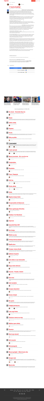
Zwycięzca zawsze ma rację (16, 317)
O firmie (14, 391)
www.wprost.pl (23, 399)
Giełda (10, 192)
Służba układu (12, 186)
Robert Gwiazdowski (12, 217)
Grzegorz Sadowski (11, 326)
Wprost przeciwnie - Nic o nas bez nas (18, 156)
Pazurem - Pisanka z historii (16, 271)
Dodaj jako (21, 72)
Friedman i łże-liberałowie (15, 214)
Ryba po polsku (13, 137)
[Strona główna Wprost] (6, 1)
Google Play (27, 61)
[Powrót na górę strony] (39, 390)
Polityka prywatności (28, 391)
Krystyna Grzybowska (12, 159)
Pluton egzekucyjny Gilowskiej (16, 209)
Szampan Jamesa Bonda (15, 249)
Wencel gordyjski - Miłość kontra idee (18, 352)
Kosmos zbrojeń (13, 295)
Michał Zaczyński (11, 256)
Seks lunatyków (13, 283)
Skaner (10, 118)
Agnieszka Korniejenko (12, 320)
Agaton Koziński (11, 268)
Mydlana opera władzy (14, 323)
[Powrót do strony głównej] (4, 390)
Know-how (11, 277)
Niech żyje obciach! (14, 334)
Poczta (10, 132)
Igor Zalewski (16, 153)
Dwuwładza (11, 168)
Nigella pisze (12, 244)
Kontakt (16, 391)
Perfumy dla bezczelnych (15, 239)
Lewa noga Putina (13, 311)
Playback (11, 128)
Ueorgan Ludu (12, 358)
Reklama (23, 391)
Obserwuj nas (21, 70)
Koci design (12, 230)
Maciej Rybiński (11, 140)
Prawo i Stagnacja (13, 174)
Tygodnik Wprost (12, 65)
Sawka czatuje (12, 122)
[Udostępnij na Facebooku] (8, 10)
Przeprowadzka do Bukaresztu (16, 203)
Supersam (11, 220)
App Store (24, 61)
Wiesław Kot (11, 274)
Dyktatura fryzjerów (14, 254)
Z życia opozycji (13, 150)
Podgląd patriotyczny (14, 305)
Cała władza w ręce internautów (17, 259)
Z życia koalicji (12, 143)
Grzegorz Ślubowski (11, 314)
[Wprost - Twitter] (22, 394)
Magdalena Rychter (11, 262)
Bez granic (11, 301)
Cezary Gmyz (11, 171)
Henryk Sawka (11, 125)
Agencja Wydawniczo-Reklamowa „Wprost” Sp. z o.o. (21, 397)
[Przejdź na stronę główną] (3, 1)
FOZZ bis (11, 180)
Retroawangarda (13, 346)
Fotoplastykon (12, 162)
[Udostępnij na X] (8, 12)
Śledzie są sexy (13, 235)
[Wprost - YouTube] (24, 394)
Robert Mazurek (11, 153)
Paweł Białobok (16, 308)
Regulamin (25, 391)
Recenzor (11, 329)
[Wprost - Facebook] (20, 394)
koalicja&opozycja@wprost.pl (12, 55)
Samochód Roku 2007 (14, 225)
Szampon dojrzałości (14, 289)
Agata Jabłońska (11, 308)
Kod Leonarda (12, 340)
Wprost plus (12, 365)
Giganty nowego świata (14, 197)
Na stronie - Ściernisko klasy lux (17, 112)
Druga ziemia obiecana (14, 265)
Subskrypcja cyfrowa (19, 391)
